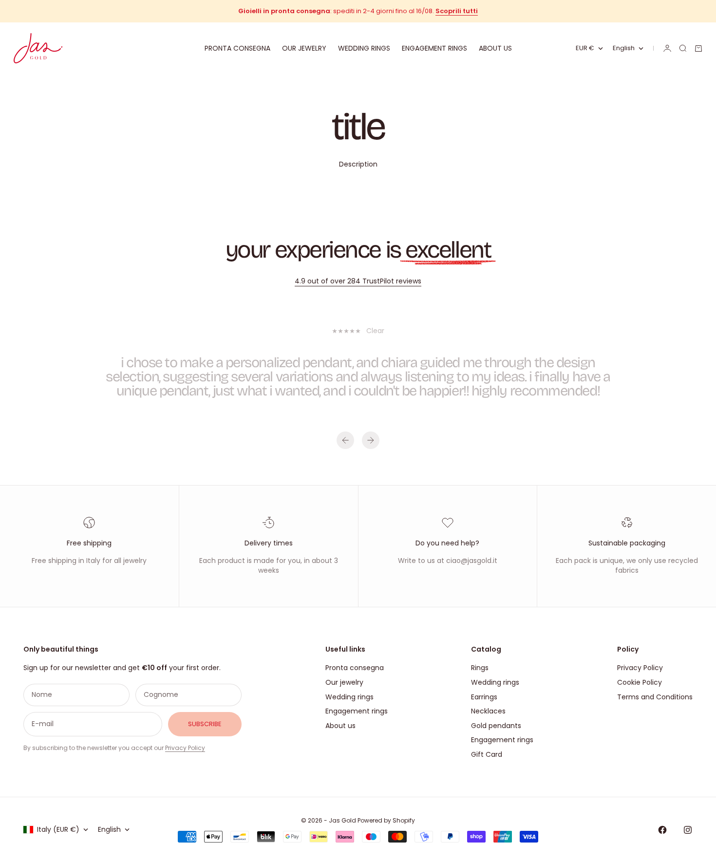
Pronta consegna (237, 48)
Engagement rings (434, 48)
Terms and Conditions (655, 697)
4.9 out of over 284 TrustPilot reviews (358, 281)
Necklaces (488, 711)
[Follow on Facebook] (662, 830)
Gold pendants (496, 726)
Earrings (484, 697)
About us (495, 48)
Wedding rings (364, 48)
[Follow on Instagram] (688, 830)
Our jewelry (304, 48)
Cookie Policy (639, 682)
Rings (480, 668)
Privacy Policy (185, 748)
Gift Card (486, 754)
